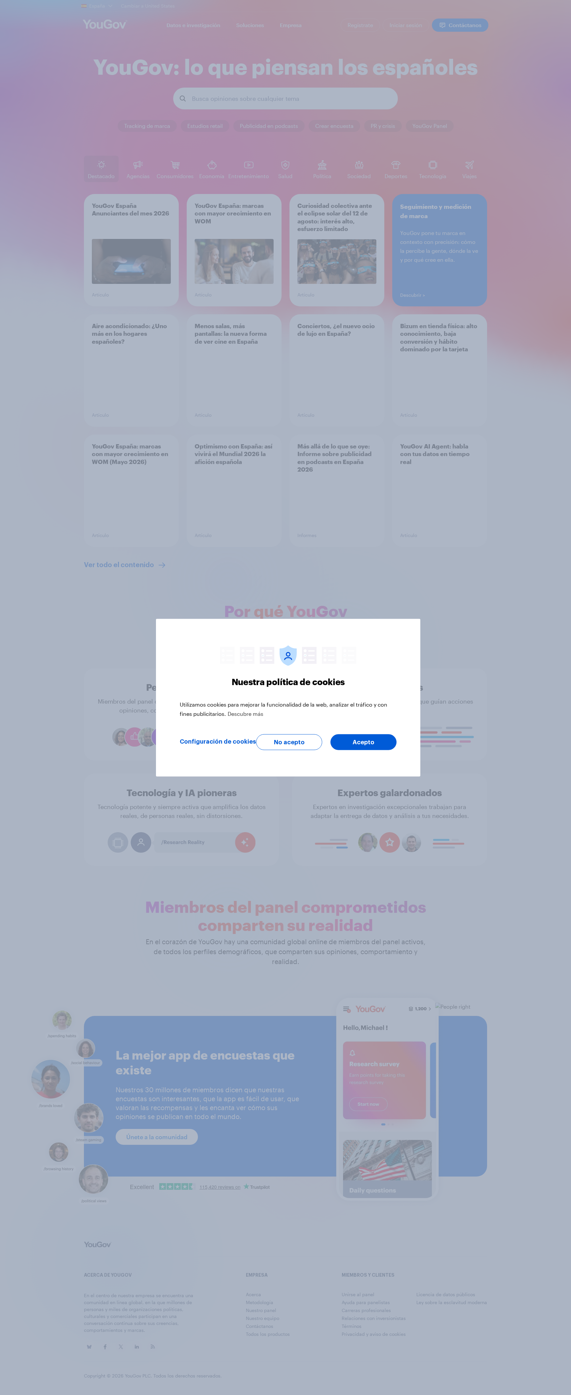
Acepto (363, 742)
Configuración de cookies (218, 741)
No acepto (289, 742)
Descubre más (245, 713)
